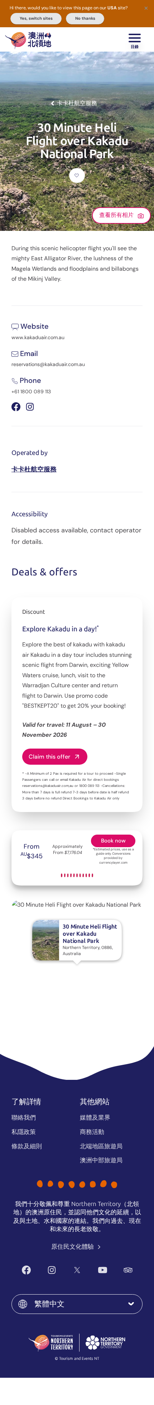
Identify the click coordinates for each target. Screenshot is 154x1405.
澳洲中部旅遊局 (101, 1160)
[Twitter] (77, 1270)
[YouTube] (102, 1270)
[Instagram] (51, 1270)
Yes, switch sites (36, 18)
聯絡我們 (23, 1117)
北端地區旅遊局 (101, 1146)
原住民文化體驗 (73, 1246)
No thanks (85, 18)
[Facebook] (26, 1270)
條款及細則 (26, 1146)
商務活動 (92, 1131)
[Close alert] (146, 8)
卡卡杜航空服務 (34, 469)
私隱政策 (23, 1131)
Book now (113, 840)
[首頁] (28, 39)
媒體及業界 (95, 1117)
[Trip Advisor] (128, 1270)
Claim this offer (49, 756)
